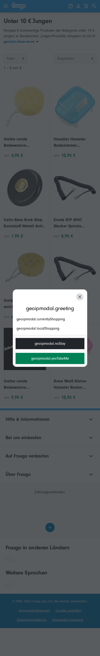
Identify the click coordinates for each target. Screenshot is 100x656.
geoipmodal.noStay (50, 343)
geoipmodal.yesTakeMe (50, 358)
